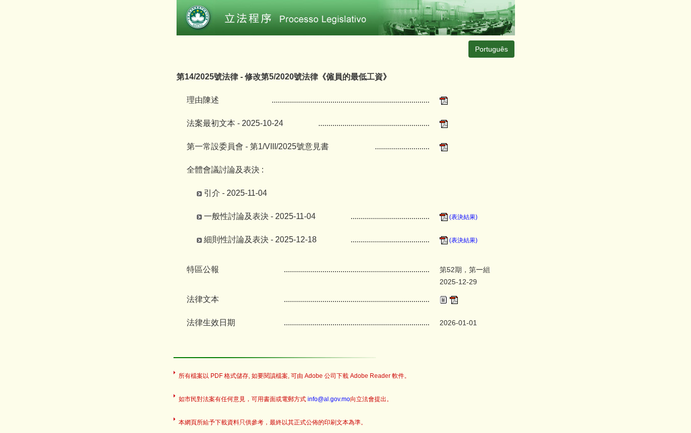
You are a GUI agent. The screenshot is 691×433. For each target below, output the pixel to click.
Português (491, 49)
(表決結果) (463, 217)
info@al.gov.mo (329, 399)
